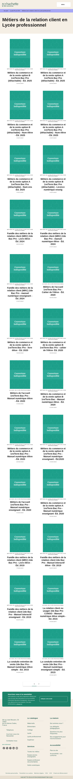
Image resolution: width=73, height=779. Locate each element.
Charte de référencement (60, 773)
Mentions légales (39, 773)
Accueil (6, 10)
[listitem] (4, 748)
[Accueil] (10, 4)
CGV (50, 773)
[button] (43, 684)
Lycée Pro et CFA (15, 10)
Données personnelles (12, 773)
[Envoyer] (65, 699)
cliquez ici (19, 704)
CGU (46, 773)
